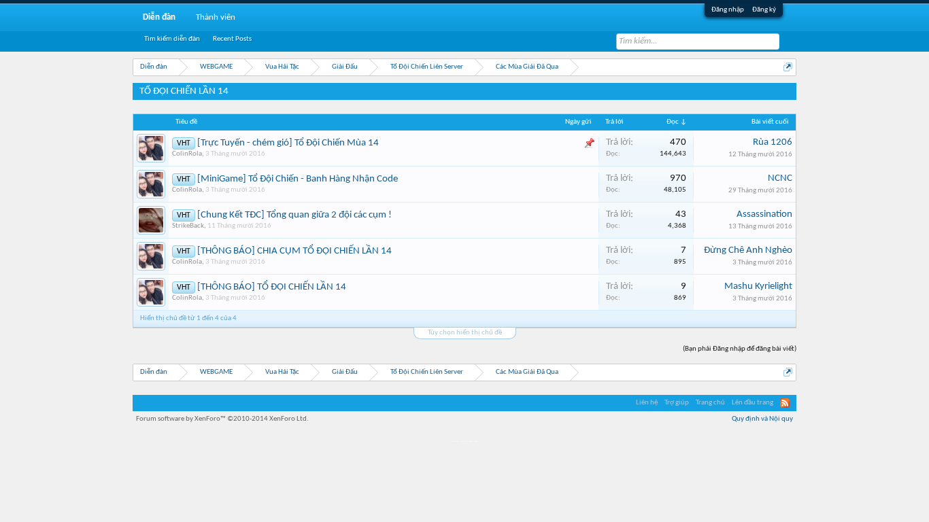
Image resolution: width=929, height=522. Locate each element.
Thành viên (215, 17)
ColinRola (187, 154)
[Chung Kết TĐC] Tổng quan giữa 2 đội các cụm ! (294, 215)
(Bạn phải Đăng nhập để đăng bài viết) (739, 349)
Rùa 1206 (772, 142)
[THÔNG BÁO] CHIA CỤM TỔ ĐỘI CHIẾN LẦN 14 (294, 251)
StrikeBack (188, 226)
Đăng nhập (727, 10)
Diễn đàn (159, 17)
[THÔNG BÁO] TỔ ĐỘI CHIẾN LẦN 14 (271, 287)
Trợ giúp (676, 402)
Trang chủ (710, 402)
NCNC (780, 178)
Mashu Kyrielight (758, 286)
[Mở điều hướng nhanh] (787, 67)
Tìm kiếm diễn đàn (172, 39)
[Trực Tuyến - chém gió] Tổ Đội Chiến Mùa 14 (288, 143)
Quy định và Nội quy (762, 419)
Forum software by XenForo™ (222, 419)
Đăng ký (764, 10)
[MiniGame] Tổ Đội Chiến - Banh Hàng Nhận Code (297, 179)
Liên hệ (647, 402)
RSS (785, 403)
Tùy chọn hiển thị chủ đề (465, 332)
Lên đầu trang (752, 402)
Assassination (764, 214)
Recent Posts (232, 39)
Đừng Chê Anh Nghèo (748, 250)
